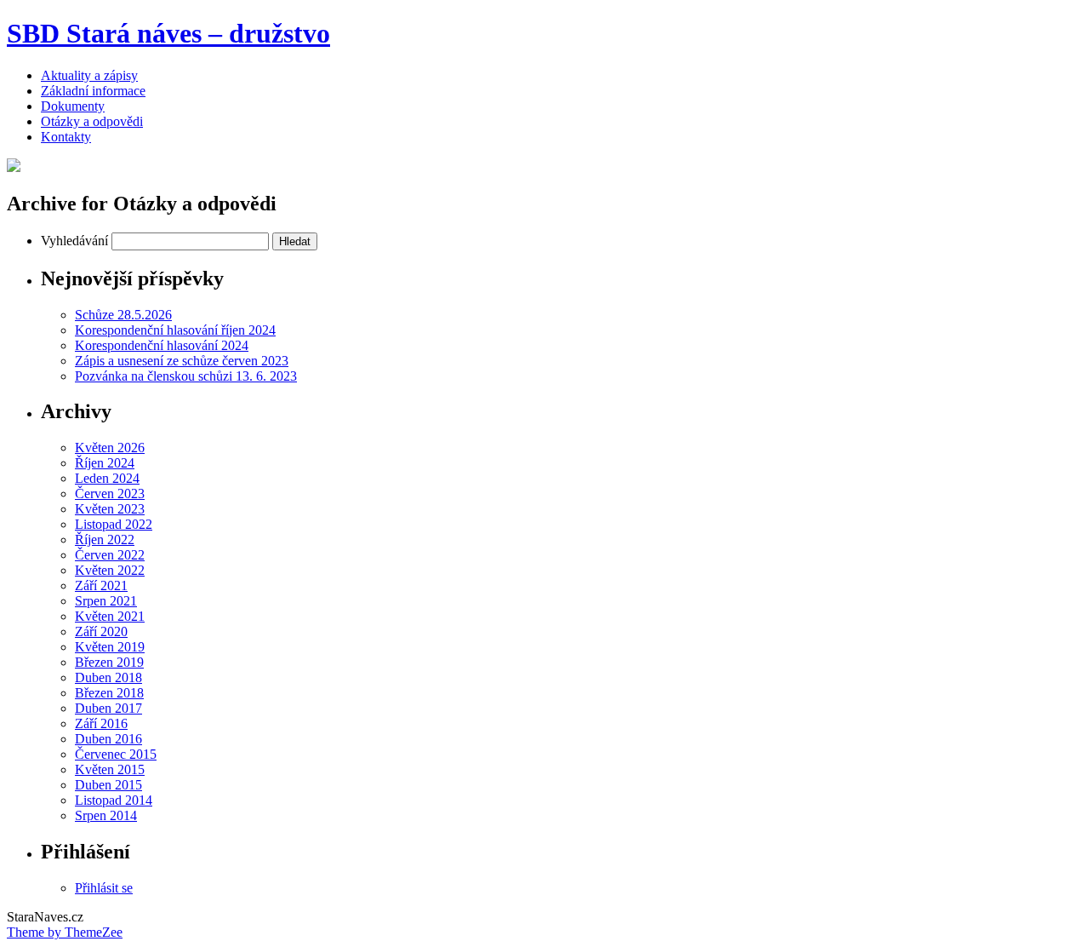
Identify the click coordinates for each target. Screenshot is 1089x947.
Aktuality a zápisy (89, 75)
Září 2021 (101, 585)
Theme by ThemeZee (65, 932)
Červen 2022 (110, 555)
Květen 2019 (110, 647)
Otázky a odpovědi (92, 121)
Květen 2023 (110, 509)
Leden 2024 (107, 478)
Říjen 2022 (104, 539)
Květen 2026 (110, 447)
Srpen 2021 (106, 601)
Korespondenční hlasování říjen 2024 (175, 330)
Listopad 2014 (113, 800)
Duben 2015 (108, 785)
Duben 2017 (108, 708)
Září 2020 (101, 631)
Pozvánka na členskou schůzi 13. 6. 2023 (186, 376)
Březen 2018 (109, 693)
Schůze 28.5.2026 (123, 314)
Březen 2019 (109, 662)
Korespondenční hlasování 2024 (161, 345)
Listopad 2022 (113, 524)
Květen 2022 (110, 570)
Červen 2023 (110, 493)
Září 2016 (101, 723)
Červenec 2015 (116, 754)
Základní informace (93, 90)
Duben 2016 (108, 739)
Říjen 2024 (104, 463)
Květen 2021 (110, 616)
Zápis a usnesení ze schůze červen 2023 (181, 360)
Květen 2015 (110, 769)
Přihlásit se (104, 888)
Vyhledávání (74, 240)
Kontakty (66, 136)
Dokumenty (73, 106)
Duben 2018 (108, 677)
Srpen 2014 (106, 815)
